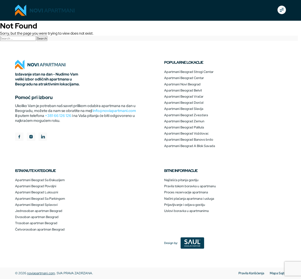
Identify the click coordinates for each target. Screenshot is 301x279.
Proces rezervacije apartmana (186, 192)
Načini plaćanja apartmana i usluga (189, 198)
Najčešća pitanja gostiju (181, 180)
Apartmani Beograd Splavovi (36, 205)
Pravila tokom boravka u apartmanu (190, 186)
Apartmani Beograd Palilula (184, 127)
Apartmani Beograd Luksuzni (36, 192)
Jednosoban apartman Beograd (38, 211)
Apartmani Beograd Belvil (183, 90)
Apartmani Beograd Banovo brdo (188, 139)
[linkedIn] (43, 137)
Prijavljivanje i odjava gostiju (184, 205)
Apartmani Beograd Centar (184, 78)
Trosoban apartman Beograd (36, 223)
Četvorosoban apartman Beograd (40, 229)
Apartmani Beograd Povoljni (35, 186)
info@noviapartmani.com (114, 110)
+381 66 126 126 (58, 115)
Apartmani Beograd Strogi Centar (189, 72)
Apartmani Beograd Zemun (184, 121)
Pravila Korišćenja (251, 273)
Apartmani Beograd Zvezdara (186, 115)
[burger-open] (281, 10)
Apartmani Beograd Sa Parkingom (40, 198)
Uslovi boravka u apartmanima (186, 211)
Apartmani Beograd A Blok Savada (189, 146)
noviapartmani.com (41, 273)
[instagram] (31, 137)
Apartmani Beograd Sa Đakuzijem (40, 180)
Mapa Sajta (278, 273)
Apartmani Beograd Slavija (183, 109)
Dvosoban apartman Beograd (37, 217)
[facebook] (19, 137)
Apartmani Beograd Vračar (183, 96)
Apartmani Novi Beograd (182, 84)
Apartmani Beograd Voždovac (186, 133)
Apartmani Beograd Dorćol (183, 102)
